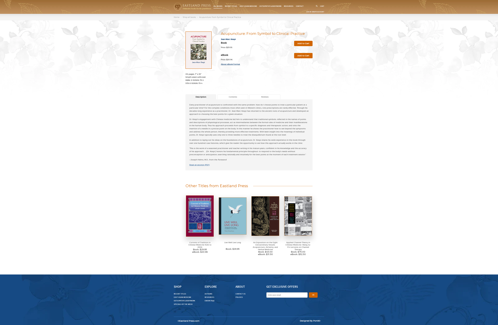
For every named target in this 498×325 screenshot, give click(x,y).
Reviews (265, 97)
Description (201, 97)
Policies (239, 297)
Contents (233, 97)
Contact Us (240, 294)
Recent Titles (231, 6)
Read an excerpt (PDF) (199, 165)
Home (176, 17)
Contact (300, 6)
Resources (288, 6)
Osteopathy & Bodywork (270, 6)
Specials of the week (183, 304)
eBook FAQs (210, 300)
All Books (217, 6)
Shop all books (189, 17)
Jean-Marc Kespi (228, 39)
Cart (322, 6)
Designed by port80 (310, 320)
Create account (318, 12)
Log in (308, 12)
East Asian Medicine (248, 6)
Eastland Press (186, 321)
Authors (208, 294)
